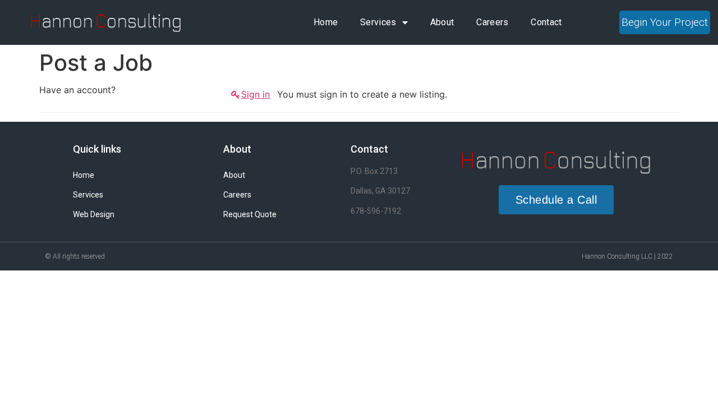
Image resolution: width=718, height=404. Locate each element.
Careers (492, 22)
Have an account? (77, 89)
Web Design (93, 214)
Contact (546, 22)
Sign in (255, 94)
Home (326, 22)
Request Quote (250, 214)
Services (378, 22)
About (442, 22)
